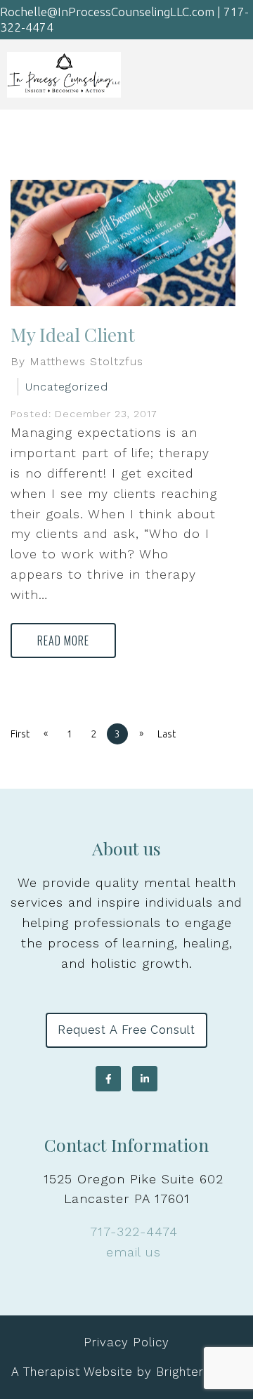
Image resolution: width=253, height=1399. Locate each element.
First (20, 734)
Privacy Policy (126, 1342)
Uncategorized (66, 386)
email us (133, 1251)
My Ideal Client (73, 334)
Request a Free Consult (126, 1030)
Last (166, 734)
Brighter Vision (199, 1372)
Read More (63, 640)
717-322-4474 (134, 1231)
